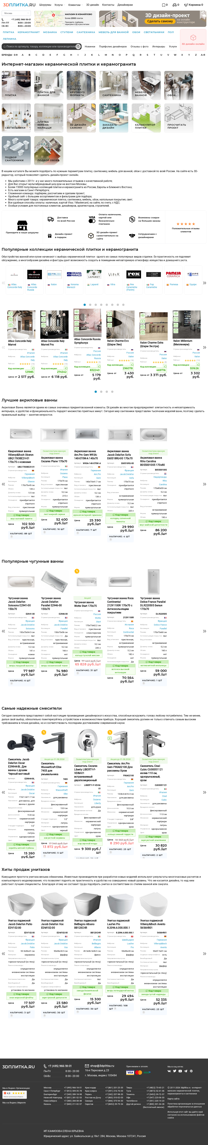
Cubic (164, 800)
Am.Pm (97, 474)
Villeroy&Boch (28, 478)
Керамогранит (29, 32)
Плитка (9, 32)
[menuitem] (45, 5)
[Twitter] (174, 1071)
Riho (165, 480)
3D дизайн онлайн (193, 43)
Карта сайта (173, 1098)
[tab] (85, 305)
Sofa (131, 478)
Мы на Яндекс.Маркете (14, 1102)
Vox (66, 947)
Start (98, 621)
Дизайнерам (125, 4)
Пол (171, 32)
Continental (128, 632)
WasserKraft (62, 790)
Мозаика (50, 32)
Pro (132, 947)
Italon (131, 356)
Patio (32, 947)
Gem (98, 478)
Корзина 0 (195, 4)
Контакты (108, 4)
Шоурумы (45, 4)
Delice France (160, 625)
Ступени (67, 32)
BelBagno (96, 943)
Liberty (97, 803)
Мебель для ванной (114, 32)
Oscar (32, 793)
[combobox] (42, 46)
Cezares (64, 473)
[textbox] (42, 46)
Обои (136, 32)
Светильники (154, 32)
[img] (10, 313)
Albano (97, 947)
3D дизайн (92, 4)
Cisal (164, 796)
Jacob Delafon (127, 474)
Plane (65, 477)
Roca (131, 628)
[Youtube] (180, 1071)
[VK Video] (169, 1071)
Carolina (163, 484)
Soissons (30, 628)
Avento (163, 947)
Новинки (90, 46)
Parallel (64, 628)
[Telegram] (185, 1071)
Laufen (130, 943)
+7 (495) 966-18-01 (60, 1066)
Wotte (98, 618)
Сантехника (86, 32)
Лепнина (9, 38)
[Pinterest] (191, 1071)
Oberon (31, 481)
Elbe (66, 794)
